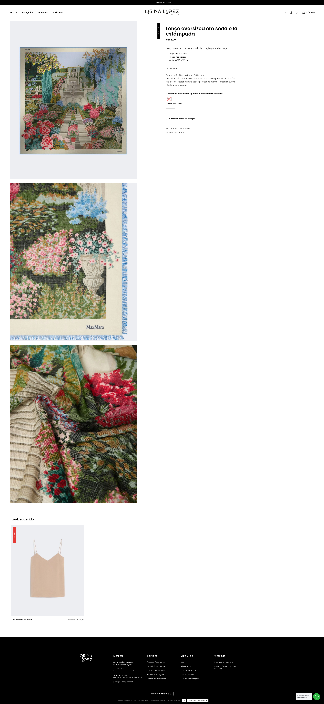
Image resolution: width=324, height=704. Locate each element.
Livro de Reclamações (190, 679)
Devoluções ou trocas (156, 670)
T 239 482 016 (118, 669)
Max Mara (179, 132)
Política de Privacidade (156, 679)
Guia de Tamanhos (174, 103)
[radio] (168, 99)
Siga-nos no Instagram (223, 662)
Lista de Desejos (187, 675)
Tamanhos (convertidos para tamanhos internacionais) (194, 93)
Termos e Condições (155, 675)
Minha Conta (186, 666)
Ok (184, 701)
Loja (182, 662)
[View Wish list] (297, 12)
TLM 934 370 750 (120, 675)
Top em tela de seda (21, 619)
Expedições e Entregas (156, 666)
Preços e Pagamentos (156, 662)
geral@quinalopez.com (123, 682)
